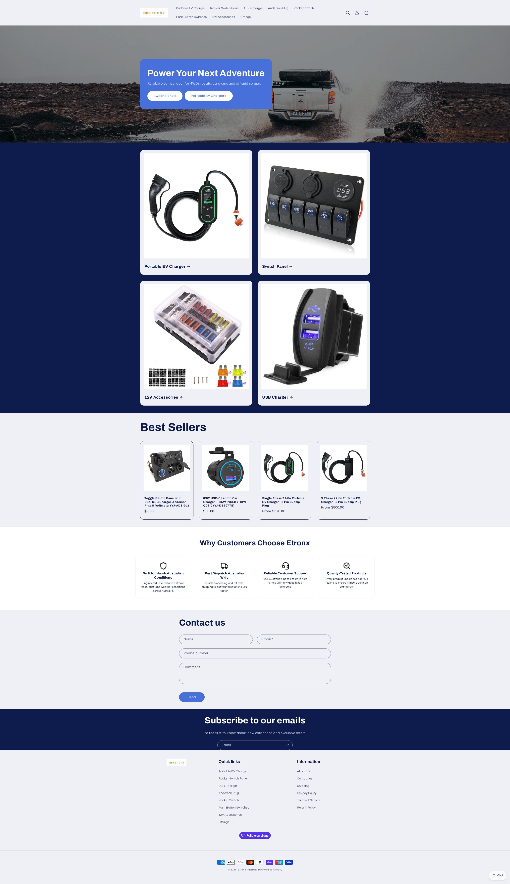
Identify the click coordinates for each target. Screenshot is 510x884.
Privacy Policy (307, 792)
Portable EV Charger (165, 266)
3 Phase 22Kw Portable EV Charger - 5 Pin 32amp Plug (341, 500)
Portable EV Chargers (208, 95)
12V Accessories (161, 397)
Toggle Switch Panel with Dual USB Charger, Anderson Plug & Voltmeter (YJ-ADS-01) (166, 502)
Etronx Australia (247, 870)
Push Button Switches (234, 807)
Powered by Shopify (270, 870)
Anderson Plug (229, 792)
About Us (303, 771)
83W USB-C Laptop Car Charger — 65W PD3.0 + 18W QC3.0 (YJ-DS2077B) (224, 502)
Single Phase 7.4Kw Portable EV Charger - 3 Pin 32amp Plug (283, 502)
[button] (347, 12)
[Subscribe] (287, 745)
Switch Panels (165, 95)
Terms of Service (308, 800)
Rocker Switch (229, 800)
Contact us (304, 778)
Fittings (224, 821)
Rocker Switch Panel (233, 778)
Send (192, 697)
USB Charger (275, 397)
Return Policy (306, 807)
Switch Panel (275, 266)
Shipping (303, 785)
